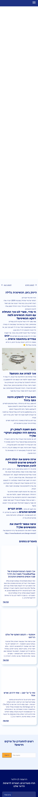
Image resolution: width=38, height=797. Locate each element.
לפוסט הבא (7, 285)
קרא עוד (6, 602)
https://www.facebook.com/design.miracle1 (20, 533)
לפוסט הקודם (29, 285)
